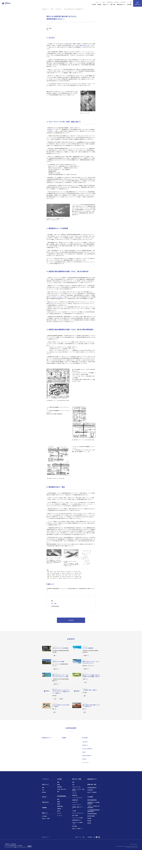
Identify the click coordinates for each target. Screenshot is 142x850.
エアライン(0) (85, 762)
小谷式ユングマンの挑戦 (58, 661)
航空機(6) (84, 759)
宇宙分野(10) (85, 741)
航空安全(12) (85, 745)
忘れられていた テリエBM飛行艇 (60, 648)
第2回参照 (50, 129)
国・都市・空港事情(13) (87, 748)
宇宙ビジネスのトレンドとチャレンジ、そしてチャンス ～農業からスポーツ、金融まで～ (61, 691)
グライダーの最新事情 (88, 648)
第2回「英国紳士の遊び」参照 (82, 45)
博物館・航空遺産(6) (86, 755)
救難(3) (84, 752)
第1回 (54, 358)
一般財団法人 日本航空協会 (10, 844)
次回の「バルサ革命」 (58, 297)
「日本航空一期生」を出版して (90, 690)
